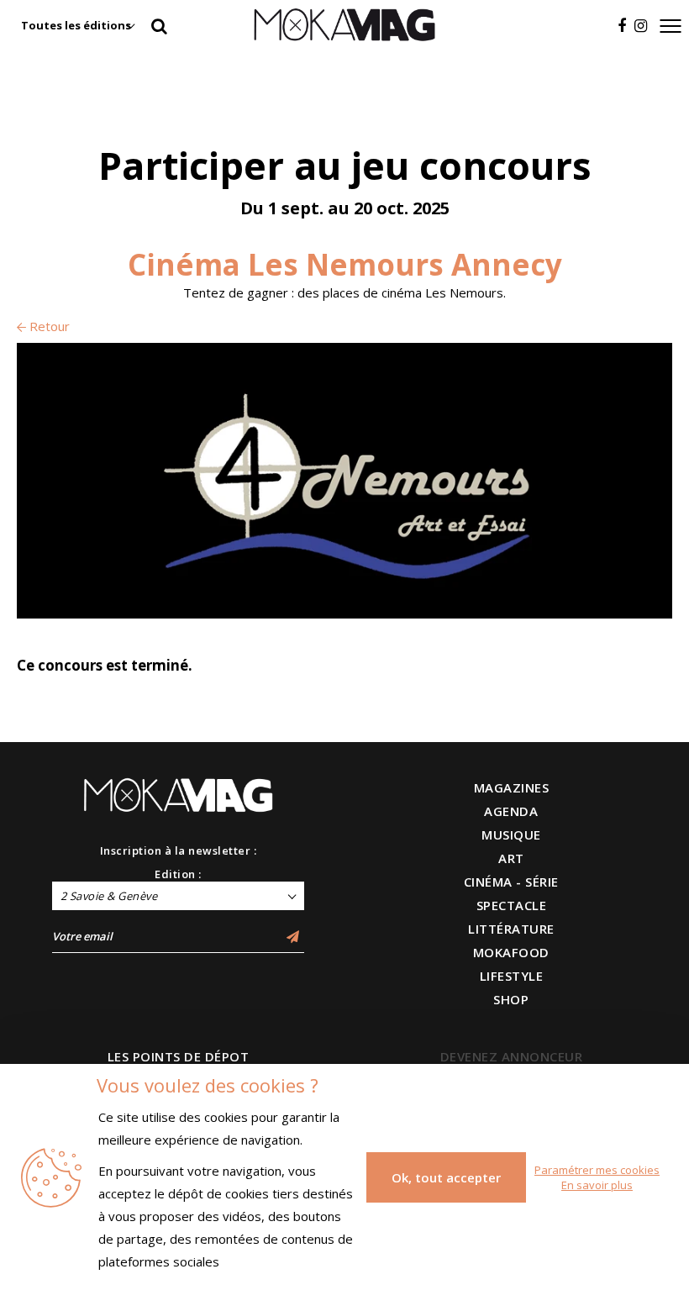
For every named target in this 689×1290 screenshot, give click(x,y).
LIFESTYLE (512, 975)
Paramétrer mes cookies (597, 1169)
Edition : (178, 874)
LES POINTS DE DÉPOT (179, 1056)
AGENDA (511, 811)
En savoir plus (597, 1185)
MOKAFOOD (511, 952)
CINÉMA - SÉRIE (511, 881)
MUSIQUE (511, 834)
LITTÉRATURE (511, 928)
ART (511, 858)
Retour (48, 326)
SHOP (511, 999)
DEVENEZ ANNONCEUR (511, 1056)
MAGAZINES (512, 787)
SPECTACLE (511, 905)
